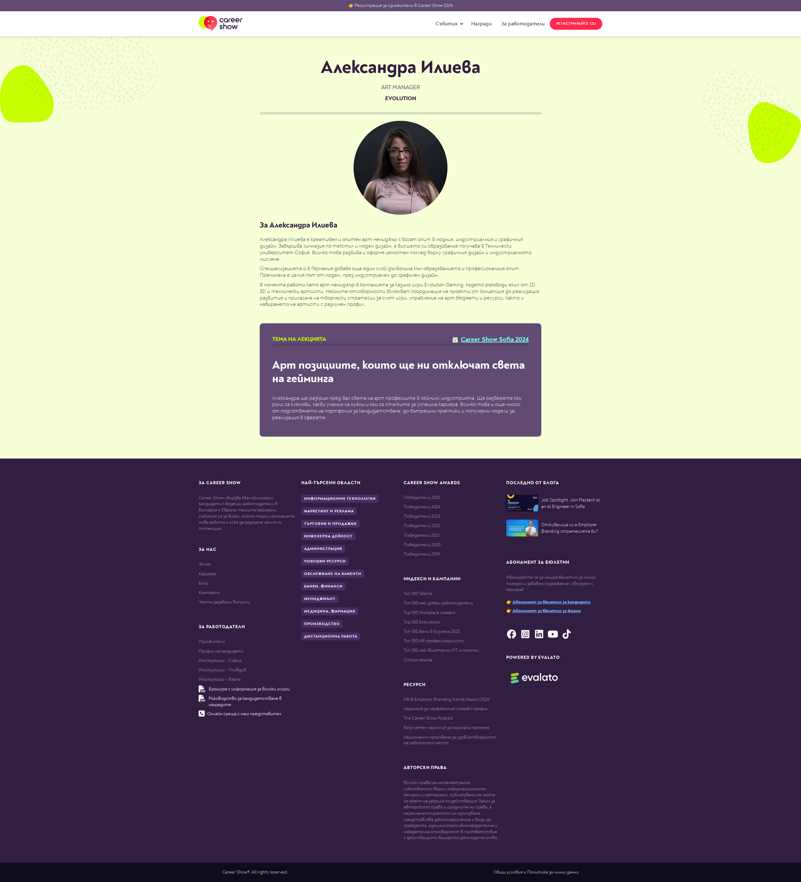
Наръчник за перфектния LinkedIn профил (446, 708)
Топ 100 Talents (418, 593)
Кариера (207, 574)
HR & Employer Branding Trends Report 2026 (446, 699)
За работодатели (523, 24)
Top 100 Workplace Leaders (430, 612)
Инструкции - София (220, 660)
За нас (205, 564)
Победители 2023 (422, 516)
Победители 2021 (422, 535)
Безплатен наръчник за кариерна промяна (446, 727)
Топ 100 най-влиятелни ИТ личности (441, 650)
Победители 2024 (422, 507)
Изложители (212, 641)
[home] (220, 24)
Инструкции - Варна (220, 679)
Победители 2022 (422, 525)
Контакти (209, 592)
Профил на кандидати (221, 651)
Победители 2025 (422, 497)
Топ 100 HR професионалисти (434, 641)
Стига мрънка (418, 660)
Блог (203, 583)
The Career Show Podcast (428, 718)
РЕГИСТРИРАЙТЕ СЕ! (576, 23)
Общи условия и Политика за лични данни (536, 872)
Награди (481, 24)
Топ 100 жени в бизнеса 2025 (432, 631)
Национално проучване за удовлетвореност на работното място (450, 740)
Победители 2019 (422, 554)
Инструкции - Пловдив (222, 670)
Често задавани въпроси (224, 602)
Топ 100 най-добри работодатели (438, 603)
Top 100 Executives (422, 622)
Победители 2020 (422, 544)
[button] (448, 23)
